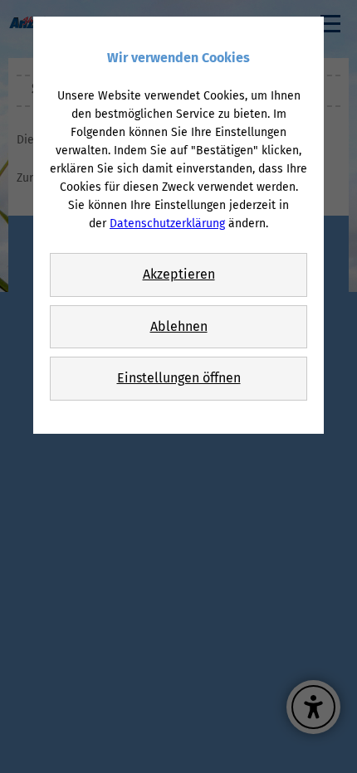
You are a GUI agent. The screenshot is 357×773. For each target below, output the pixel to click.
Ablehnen (179, 326)
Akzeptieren (179, 274)
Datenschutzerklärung (167, 223)
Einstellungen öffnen (179, 378)
